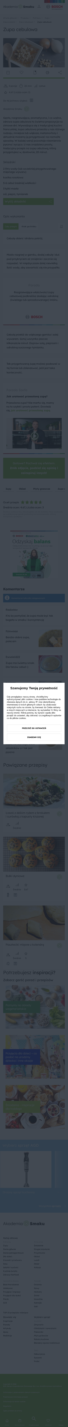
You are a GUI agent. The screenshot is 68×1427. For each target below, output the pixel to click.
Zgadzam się (34, 737)
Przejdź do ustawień (34, 728)
